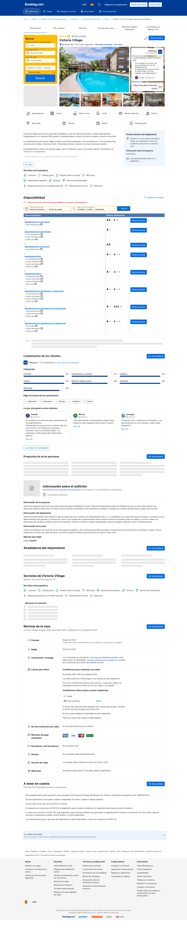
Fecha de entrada (32, 50)
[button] (40, 68)
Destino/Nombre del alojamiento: (39, 42)
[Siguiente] (161, 72)
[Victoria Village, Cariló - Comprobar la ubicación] (60, 44)
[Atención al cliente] (99, 5)
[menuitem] (31, 11)
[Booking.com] (34, 4)
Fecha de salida (31, 57)
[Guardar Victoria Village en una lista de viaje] (145, 38)
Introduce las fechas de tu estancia (101, 893)
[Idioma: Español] (92, 5)
